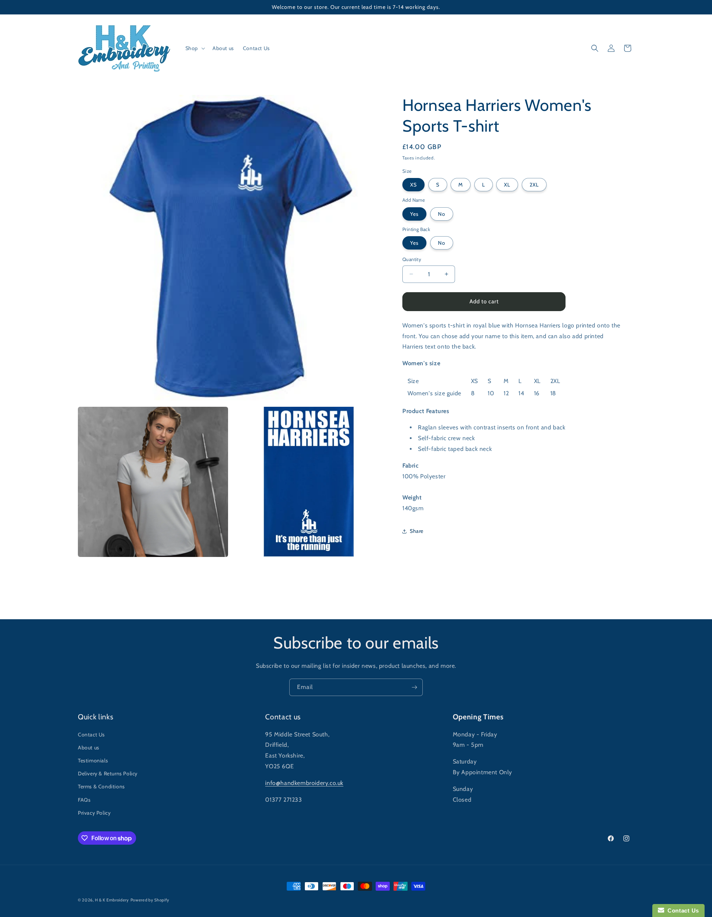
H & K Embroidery (112, 900)
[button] (194, 48)
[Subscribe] (414, 687)
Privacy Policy (94, 812)
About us (88, 747)
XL (507, 184)
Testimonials (93, 760)
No (441, 214)
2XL (534, 184)
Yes (414, 214)
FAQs (84, 799)
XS (413, 184)
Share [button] (416, 531)
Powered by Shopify (150, 900)
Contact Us (91, 734)
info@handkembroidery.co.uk (304, 782)
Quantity (411, 259)
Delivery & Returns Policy (108, 773)
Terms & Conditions (101, 786)
